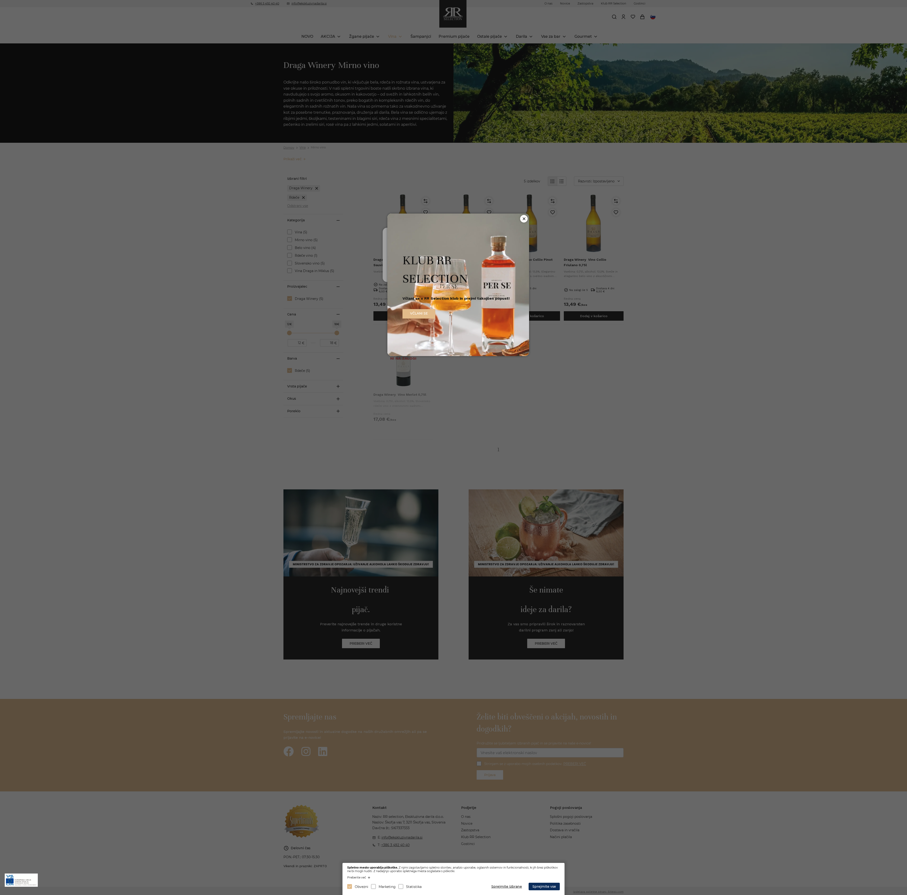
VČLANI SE (419, 313)
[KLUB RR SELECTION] (458, 355)
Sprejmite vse (544, 886)
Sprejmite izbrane (506, 886)
